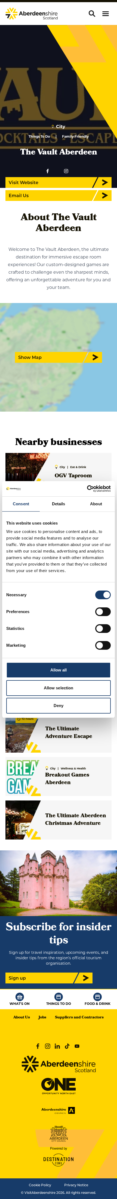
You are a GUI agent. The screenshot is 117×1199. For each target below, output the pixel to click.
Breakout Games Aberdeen (67, 779)
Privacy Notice (76, 1185)
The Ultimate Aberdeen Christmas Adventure (75, 820)
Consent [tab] (21, 503)
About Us (21, 1018)
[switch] (103, 611)
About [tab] (96, 503)
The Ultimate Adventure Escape (68, 733)
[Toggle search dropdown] (92, 13)
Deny (58, 705)
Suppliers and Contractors (79, 1018)
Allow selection (58, 688)
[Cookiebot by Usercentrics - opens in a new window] (87, 488)
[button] (106, 14)
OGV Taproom (73, 476)
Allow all (58, 670)
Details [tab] (58, 503)
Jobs (42, 1018)
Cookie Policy (40, 1185)
